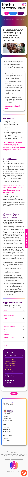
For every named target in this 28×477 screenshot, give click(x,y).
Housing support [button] (10, 359)
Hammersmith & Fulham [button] (10, 326)
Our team (5, 416)
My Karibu (13, 13)
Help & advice (6, 440)
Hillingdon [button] (6, 332)
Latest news (6, 427)
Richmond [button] (6, 343)
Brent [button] (5, 313)
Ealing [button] (5, 318)
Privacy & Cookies (15, 457)
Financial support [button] (11, 355)
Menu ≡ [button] (20, 13)
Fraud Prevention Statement (17, 459)
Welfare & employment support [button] (12, 376)
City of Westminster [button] (9, 315)
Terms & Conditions (6, 457)
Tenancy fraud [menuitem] (9, 372)
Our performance (7, 418)
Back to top (14, 393)
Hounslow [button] (6, 334)
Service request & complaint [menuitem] (11, 381)
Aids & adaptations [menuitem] (10, 363)
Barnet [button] (5, 310)
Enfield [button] (5, 324)
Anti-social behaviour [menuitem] (10, 361)
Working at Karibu (7, 420)
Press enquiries (7, 431)
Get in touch (6, 438)
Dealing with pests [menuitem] (10, 365)
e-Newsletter (6, 429)
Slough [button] (5, 345)
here (12, 223)
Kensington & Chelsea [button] (9, 337)
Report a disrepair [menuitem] (9, 370)
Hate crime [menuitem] (8, 367)
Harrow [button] (5, 329)
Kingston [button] (6, 340)
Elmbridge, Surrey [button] (8, 321)
